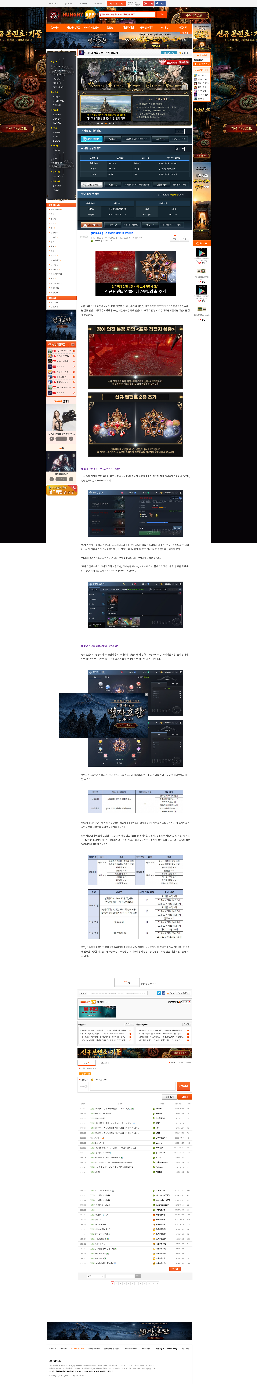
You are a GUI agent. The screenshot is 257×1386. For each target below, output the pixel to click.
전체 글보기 (111, 52)
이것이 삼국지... (63, 361)
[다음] (153, 1283)
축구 (54, 246)
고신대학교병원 (160, 1229)
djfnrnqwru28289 (162, 1195)
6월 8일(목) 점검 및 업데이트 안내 (150, 104)
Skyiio (157, 1157)
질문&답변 (56, 141)
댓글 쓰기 (105, 1063)
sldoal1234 (160, 1190)
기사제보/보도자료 (130, 1348)
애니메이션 (56, 260)
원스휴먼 (201, 99)
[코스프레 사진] (61, 417)
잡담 (54, 155)
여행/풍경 (56, 269)
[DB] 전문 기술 (58, 66)
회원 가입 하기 (133, 2)
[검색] (138, 1276)
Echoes (97, 241)
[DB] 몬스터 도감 (59, 75)
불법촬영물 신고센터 (111, 1348)
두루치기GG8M (161, 1138)
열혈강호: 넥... (62, 377)
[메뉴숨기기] (186, 33)
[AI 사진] (61, 461)
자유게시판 (56, 209)
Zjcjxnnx (159, 1167)
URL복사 (83, 993)
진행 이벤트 (57, 115)
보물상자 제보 (57, 163)
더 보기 (129, 1024)
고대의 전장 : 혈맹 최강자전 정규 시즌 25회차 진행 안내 (157, 107)
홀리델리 (158, 1113)
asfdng (158, 1143)
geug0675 (160, 1153)
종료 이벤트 (57, 123)
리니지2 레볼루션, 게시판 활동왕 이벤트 (152, 111)
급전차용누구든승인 (162, 1162)
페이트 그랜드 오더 (204, 79)
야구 (54, 251)
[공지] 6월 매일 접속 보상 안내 (148, 117)
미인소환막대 (160, 1215)
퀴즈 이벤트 (57, 186)
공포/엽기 (56, 219)
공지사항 (54, 302)
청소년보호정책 (94, 1348)
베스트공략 (57, 132)
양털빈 (157, 1123)
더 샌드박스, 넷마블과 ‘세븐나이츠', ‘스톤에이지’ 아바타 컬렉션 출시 (162, 1030)
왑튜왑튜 (158, 1109)
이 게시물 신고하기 (148, 984)
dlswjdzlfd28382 (162, 1200)
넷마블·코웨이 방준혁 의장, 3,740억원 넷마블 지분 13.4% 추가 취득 (105, 1037)
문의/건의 (54, 307)
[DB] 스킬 (56, 79)
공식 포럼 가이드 (59, 101)
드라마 (54, 237)
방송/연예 (56, 233)
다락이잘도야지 (160, 1210)
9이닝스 (115, 19)
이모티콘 (97, 1080)
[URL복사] (113, 993)
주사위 (104, 1080)
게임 (54, 223)
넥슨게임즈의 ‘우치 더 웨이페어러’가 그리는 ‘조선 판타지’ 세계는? (104, 1030)
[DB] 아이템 (57, 83)
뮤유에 (157, 1128)
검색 (161, 14)
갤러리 (55, 159)
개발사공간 (185, 1348)
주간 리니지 (57, 105)
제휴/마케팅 (145, 1348)
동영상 (55, 167)
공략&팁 (55, 137)
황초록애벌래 (160, 1118)
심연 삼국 (60, 366)
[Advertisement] (135, 1181)
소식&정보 (56, 97)
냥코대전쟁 (202, 75)
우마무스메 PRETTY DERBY (204, 91)
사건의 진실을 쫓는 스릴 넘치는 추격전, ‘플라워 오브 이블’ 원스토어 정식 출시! (165, 1040)
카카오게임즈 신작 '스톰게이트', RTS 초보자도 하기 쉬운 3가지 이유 (162, 1037)
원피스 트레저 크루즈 (204, 83)
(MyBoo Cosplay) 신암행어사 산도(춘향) (66, 434)
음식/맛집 (56, 265)
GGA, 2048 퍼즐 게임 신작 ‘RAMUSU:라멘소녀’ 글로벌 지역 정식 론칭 (106, 1040)
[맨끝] (157, 1283)
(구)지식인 (57, 190)
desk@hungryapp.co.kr (146, 1368)
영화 (54, 242)
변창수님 (158, 1172)
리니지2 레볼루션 (93, 52)
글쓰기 (184, 1097)
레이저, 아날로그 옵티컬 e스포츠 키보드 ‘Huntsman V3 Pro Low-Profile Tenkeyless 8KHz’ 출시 (117, 1034)
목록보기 (169, 1097)
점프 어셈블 (202, 87)
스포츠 (54, 256)
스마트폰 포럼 (56, 274)
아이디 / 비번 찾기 (134, 5)
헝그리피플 (55, 288)
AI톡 (53, 279)
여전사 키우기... (63, 356)
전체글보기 (56, 150)
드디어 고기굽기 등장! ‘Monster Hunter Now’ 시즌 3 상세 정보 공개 (163, 1034)
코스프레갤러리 (57, 283)
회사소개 (52, 1348)
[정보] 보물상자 (58, 87)
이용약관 (63, 1348)
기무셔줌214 (160, 1148)
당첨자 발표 (57, 119)
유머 (54, 214)
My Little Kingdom (64, 351)
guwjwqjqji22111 (162, 1205)
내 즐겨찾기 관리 (201, 64)
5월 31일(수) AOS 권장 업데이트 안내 (151, 114)
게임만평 (54, 293)
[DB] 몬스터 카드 (59, 71)
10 (149, 1283)
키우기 (122, 19)
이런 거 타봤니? (61, 474)
